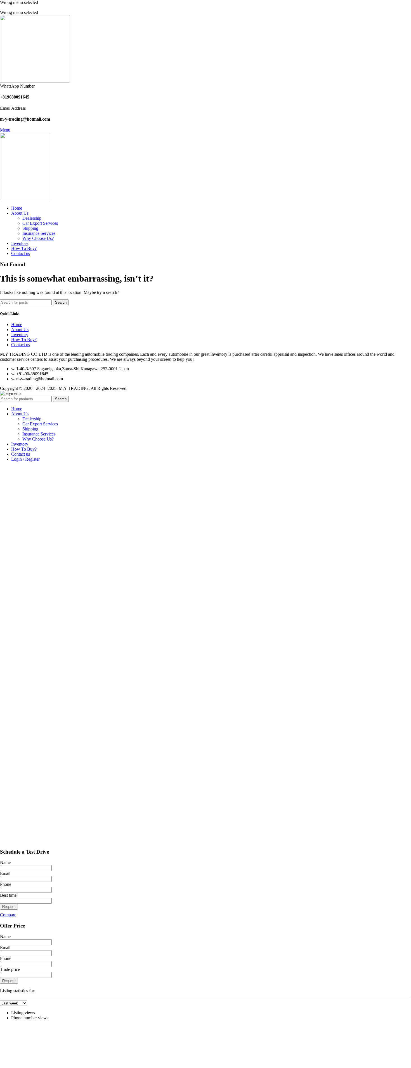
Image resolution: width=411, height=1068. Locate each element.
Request (9, 907)
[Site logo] (35, 81)
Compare (8, 914)
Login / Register (25, 459)
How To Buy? (24, 339)
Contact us (20, 344)
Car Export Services (40, 223)
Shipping (30, 228)
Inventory (19, 334)
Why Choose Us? (38, 238)
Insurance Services (38, 233)
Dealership (31, 218)
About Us (20, 329)
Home (16, 324)
